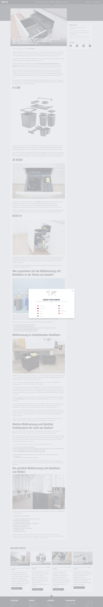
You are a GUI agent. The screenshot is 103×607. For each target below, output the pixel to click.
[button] (72, 291)
